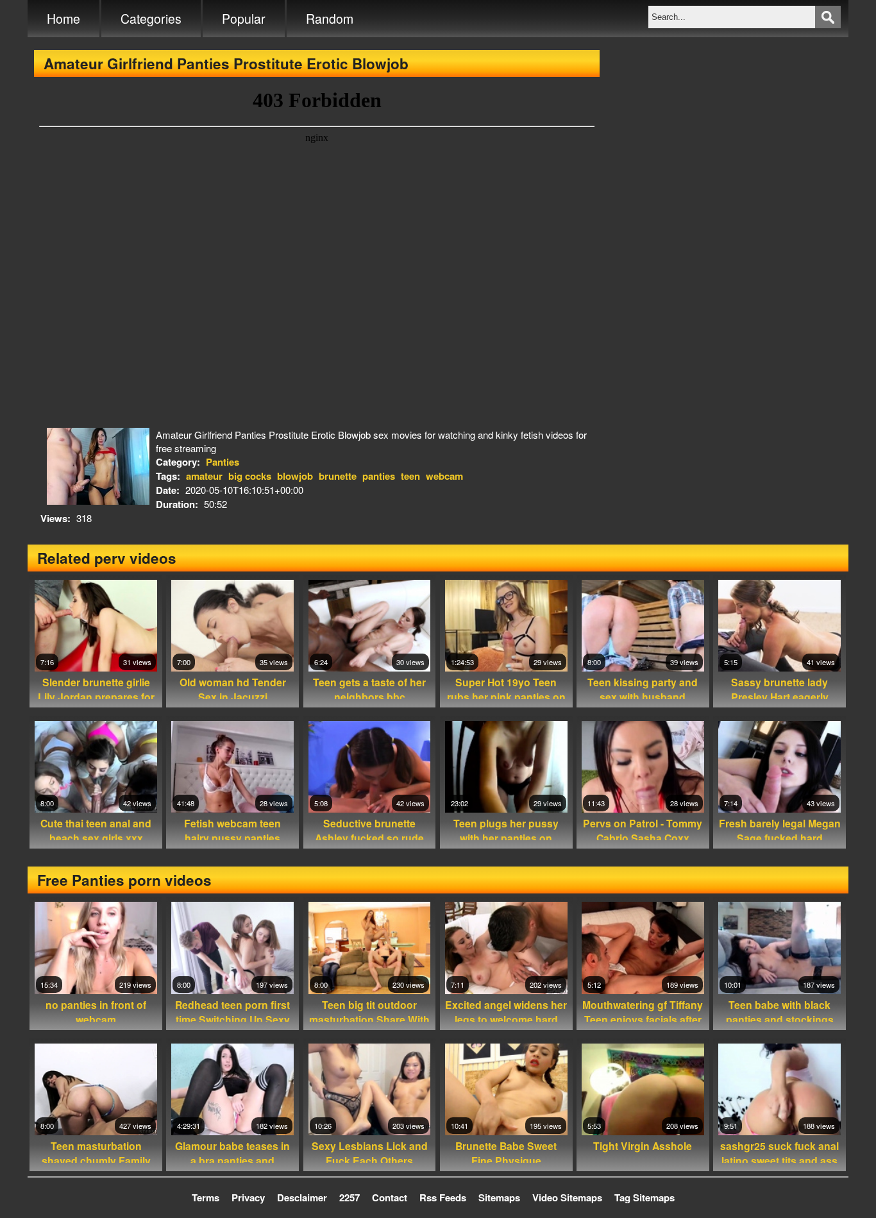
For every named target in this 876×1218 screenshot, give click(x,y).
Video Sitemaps (567, 1197)
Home (63, 19)
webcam (444, 476)
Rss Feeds (442, 1197)
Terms (205, 1197)
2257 (349, 1197)
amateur (204, 476)
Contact (389, 1197)
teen (410, 476)
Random (329, 19)
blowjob (295, 476)
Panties (222, 462)
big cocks (249, 476)
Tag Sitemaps (644, 1197)
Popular (243, 19)
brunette (338, 476)
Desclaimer (302, 1197)
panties (378, 476)
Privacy (248, 1197)
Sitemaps (499, 1197)
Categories (151, 19)
